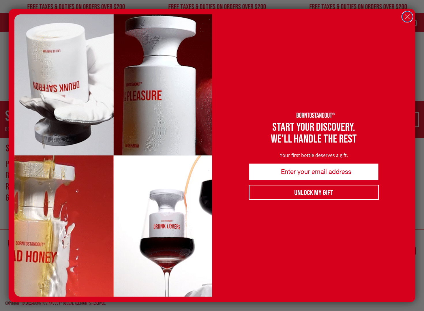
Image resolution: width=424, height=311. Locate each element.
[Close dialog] (407, 17)
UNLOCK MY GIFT (313, 192)
